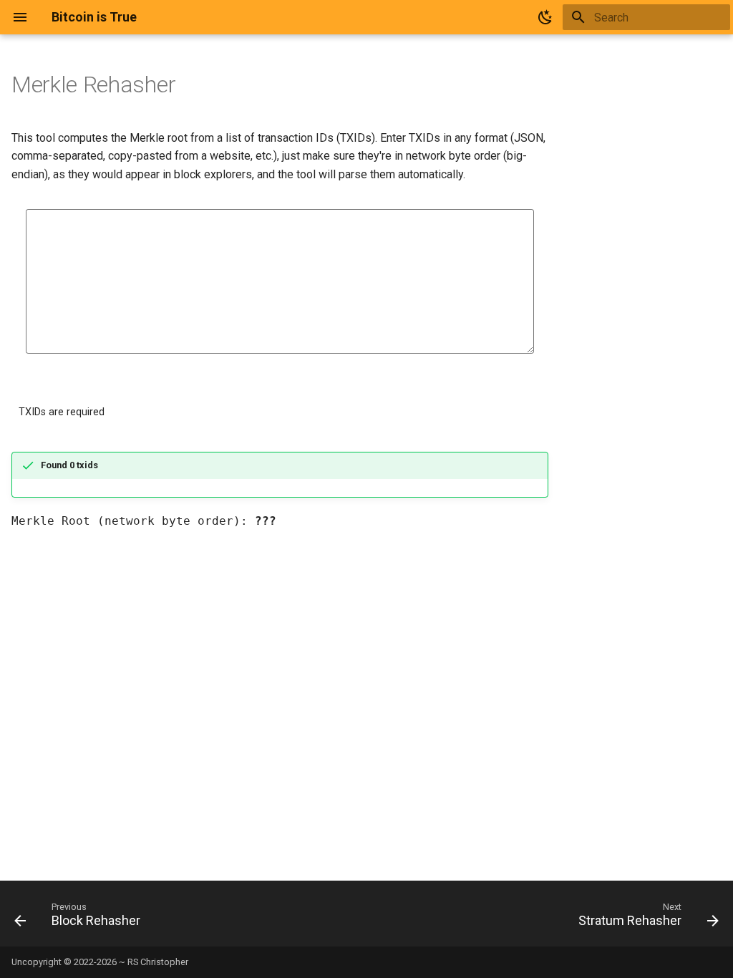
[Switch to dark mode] (545, 17)
